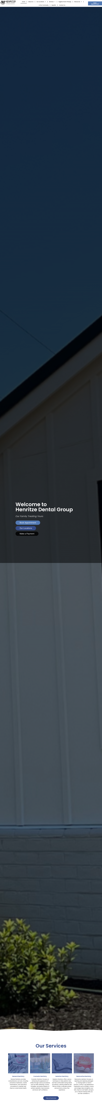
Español (54, 5)
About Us (30, 1)
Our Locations (40, 1)
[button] (51, 1098)
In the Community (43, 5)
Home (23, 1)
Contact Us (62, 5)
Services (51, 1)
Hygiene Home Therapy (65, 1)
